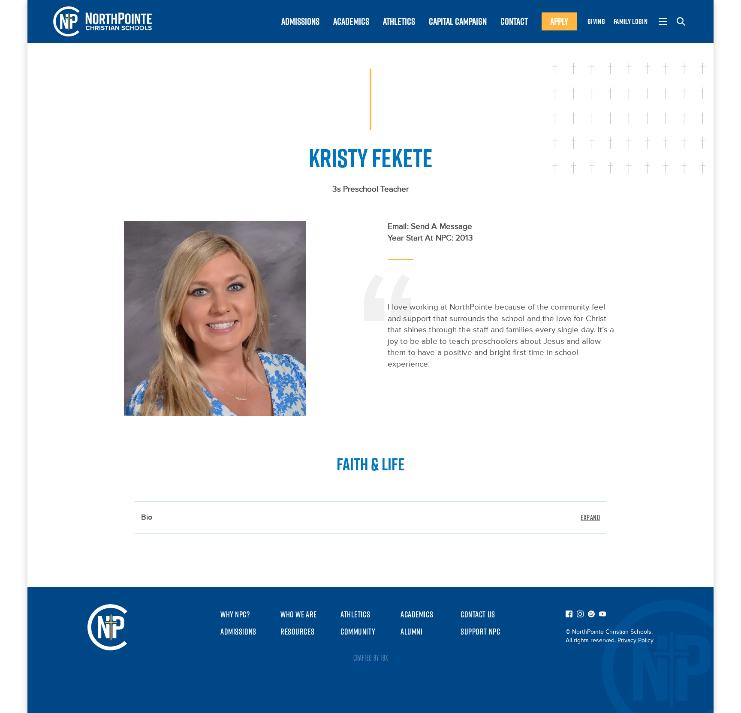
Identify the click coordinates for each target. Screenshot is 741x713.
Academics (351, 21)
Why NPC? (235, 614)
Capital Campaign (458, 21)
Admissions (300, 21)
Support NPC (480, 631)
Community (357, 631)
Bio (146, 517)
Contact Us (478, 614)
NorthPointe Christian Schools (102, 21)
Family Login (631, 21)
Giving (596, 21)
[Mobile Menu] (663, 21)
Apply (559, 21)
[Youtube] (602, 615)
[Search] (681, 21)
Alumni (411, 631)
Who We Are (298, 614)
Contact (514, 21)
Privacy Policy (636, 641)
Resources (297, 631)
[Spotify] (591, 615)
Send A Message (442, 227)
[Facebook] (569, 615)
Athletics (399, 21)
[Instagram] (580, 615)
